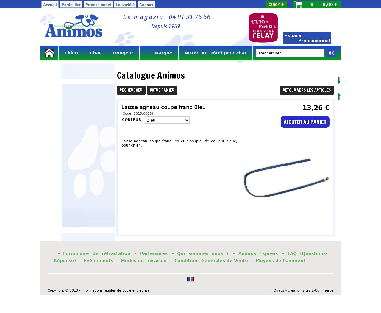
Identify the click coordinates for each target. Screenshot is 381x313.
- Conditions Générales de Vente (209, 260)
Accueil (50, 5)
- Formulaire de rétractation (94, 253)
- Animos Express (255, 253)
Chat (95, 53)
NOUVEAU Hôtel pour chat (215, 53)
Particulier (71, 5)
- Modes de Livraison (142, 260)
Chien (71, 53)
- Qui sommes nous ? (200, 253)
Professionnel (98, 5)
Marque (159, 53)
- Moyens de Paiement (278, 260)
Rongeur (123, 53)
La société (125, 5)
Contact (146, 5)
